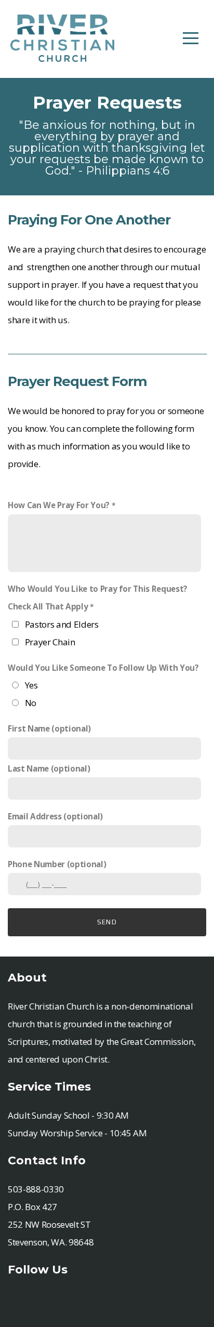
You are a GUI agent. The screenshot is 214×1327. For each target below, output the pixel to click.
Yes (31, 685)
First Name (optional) (49, 728)
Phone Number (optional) (57, 864)
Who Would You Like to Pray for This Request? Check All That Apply (98, 597)
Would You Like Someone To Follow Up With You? (103, 667)
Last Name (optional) (49, 768)
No (30, 703)
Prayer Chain (50, 642)
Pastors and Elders (62, 624)
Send (107, 922)
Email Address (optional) (55, 816)
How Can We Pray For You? (59, 505)
